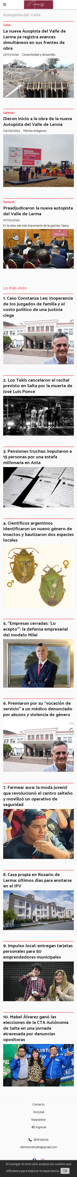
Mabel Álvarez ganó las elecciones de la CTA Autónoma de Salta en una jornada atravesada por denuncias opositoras (35, 1028)
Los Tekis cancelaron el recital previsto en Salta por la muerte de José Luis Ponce (37, 386)
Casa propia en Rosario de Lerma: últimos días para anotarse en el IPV (37, 880)
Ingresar (40, 1127)
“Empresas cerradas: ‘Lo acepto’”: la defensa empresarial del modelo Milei (35, 629)
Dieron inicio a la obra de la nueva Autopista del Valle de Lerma (37, 121)
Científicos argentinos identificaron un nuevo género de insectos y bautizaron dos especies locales (38, 532)
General (8, 202)
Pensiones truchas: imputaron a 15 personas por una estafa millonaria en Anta (37, 457)
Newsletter (38, 1119)
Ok (65, 1171)
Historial (38, 1112)
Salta (6, 25)
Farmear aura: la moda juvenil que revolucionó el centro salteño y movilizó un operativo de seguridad (38, 796)
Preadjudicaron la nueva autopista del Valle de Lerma (38, 211)
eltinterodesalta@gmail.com (38, 1147)
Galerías (9, 113)
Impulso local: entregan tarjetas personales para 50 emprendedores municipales (38, 951)
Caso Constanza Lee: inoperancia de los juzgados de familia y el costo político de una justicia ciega (38, 307)
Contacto (38, 1104)
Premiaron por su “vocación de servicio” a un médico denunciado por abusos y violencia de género (37, 709)
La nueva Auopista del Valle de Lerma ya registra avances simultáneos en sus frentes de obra (34, 40)
